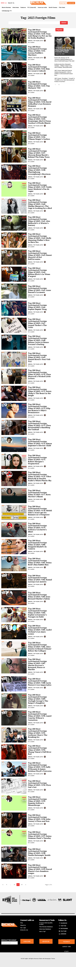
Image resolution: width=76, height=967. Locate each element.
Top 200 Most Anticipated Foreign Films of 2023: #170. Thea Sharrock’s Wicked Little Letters (39, 374)
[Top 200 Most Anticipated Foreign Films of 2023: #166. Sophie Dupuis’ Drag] (14, 308)
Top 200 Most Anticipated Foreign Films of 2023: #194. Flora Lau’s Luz (39, 784)
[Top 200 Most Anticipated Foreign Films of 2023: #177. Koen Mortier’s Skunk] (14, 495)
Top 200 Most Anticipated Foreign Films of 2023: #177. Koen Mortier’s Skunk (39, 493)
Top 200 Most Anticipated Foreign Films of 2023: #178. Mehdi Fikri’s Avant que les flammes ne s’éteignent (40, 510)
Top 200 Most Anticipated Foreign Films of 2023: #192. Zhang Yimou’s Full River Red (39, 750)
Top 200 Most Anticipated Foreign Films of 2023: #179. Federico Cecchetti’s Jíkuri (37, 527)
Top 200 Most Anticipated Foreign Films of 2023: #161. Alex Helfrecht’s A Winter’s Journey (39, 221)
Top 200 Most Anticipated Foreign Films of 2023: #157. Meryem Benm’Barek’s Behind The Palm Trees (39, 153)
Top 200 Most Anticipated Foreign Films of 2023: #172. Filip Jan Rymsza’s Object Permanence (39, 408)
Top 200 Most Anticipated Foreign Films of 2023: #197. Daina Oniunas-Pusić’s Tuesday (39, 835)
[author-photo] (45, 41)
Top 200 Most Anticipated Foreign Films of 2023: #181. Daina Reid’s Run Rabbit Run (40, 561)
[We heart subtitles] (38, 2)
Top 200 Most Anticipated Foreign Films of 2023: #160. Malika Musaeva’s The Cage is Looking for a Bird (40, 204)
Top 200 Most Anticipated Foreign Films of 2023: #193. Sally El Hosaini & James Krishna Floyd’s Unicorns (40, 767)
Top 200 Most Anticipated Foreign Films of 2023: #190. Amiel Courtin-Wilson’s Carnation (39, 716)
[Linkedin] (59, 934)
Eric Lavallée (31, 42)
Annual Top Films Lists (35, 40)
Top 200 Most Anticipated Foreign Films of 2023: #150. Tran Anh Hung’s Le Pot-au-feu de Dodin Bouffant (40, 33)
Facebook (64, 923)
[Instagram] (59, 928)
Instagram (64, 928)
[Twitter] (59, 926)
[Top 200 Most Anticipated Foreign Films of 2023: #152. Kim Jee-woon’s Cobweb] (14, 69)
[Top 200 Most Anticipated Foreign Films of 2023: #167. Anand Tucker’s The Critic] (14, 325)
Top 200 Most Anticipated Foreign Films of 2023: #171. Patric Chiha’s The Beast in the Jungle (40, 391)
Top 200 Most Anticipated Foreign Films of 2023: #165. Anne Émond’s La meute (39, 289)
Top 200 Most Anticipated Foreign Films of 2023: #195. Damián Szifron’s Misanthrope (37, 801)
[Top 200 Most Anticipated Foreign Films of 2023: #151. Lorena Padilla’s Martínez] (14, 52)
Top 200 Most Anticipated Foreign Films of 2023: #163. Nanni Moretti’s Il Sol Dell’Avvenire (40, 255)
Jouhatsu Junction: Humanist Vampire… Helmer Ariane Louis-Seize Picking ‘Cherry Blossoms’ (63, 65)
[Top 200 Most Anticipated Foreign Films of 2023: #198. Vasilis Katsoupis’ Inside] (14, 854)
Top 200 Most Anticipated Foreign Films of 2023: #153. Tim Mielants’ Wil (39, 85)
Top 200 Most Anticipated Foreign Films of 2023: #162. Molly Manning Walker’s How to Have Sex (39, 238)
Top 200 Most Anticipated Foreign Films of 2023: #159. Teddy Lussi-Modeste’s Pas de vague (40, 187)
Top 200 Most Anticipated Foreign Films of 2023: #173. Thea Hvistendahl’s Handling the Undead (39, 425)
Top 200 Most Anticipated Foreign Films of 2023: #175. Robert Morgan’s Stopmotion (37, 459)
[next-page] (25, 884)
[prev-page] (2, 884)
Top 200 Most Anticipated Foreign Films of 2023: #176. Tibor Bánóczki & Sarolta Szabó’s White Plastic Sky (39, 476)
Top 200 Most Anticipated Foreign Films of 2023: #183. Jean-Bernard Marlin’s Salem (39, 595)
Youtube (63, 931)
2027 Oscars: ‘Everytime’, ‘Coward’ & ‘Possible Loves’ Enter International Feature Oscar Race (64, 80)
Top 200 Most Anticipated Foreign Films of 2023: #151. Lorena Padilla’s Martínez (37, 50)
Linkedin (63, 934)
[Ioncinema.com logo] (9, 925)
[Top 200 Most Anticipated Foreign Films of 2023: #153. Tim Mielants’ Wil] (14, 86)
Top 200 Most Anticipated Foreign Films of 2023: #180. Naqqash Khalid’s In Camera (37, 544)
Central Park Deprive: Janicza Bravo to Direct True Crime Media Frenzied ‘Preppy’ (64, 49)
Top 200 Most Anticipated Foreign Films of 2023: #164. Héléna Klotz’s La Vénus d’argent (39, 272)
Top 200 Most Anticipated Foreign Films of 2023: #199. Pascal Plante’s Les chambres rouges (40, 869)
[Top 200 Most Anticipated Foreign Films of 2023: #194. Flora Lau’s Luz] (14, 786)
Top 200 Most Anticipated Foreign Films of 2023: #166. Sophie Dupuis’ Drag (37, 306)
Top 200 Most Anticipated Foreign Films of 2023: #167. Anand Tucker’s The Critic (37, 323)
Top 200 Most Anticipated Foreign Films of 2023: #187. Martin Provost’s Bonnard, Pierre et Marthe (37, 664)
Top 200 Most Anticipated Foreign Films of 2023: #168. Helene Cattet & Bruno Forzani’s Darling (38, 340)
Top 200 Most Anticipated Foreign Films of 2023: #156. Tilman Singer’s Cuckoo (39, 136)
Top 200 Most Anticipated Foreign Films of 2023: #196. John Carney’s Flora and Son (39, 818)
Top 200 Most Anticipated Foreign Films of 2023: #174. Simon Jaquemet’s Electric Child (40, 442)
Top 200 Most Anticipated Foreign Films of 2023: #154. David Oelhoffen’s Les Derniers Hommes (39, 102)
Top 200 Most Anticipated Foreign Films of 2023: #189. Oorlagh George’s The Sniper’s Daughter (38, 699)
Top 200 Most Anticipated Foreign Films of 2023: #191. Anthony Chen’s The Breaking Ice (37, 733)
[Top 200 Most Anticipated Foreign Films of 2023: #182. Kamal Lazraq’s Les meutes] (14, 580)
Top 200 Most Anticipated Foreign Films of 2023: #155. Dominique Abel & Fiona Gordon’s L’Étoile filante (39, 119)
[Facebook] (59, 923)
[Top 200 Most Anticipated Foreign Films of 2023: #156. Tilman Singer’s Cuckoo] (14, 138)
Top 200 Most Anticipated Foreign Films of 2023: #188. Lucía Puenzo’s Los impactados (39, 681)
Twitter (63, 926)
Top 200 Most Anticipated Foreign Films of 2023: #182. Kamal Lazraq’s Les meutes (40, 578)
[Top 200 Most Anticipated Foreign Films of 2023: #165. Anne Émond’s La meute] (14, 291)
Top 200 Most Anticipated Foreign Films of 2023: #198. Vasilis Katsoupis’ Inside (39, 852)
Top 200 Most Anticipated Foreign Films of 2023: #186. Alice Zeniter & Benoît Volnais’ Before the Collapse (40, 646)
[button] (11, 3)
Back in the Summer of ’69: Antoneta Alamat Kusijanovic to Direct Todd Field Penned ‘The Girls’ (64, 59)
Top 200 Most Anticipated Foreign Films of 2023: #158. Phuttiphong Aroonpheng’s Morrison (39, 170)
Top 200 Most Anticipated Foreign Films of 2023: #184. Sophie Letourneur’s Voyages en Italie (37, 612)
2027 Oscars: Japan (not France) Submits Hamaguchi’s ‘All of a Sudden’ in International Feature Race (63, 73)
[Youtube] (59, 931)
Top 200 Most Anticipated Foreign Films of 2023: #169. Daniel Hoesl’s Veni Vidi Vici (39, 357)
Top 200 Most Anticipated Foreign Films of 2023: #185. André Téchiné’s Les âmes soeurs (40, 629)
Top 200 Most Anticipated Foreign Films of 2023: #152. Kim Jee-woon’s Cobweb (39, 67)
